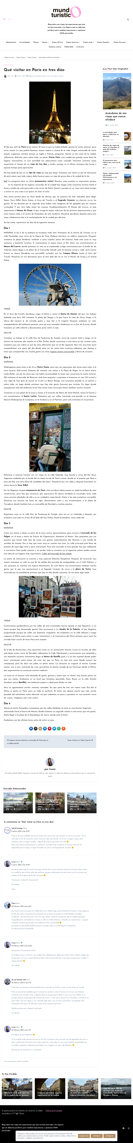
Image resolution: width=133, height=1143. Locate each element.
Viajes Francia (8, 64)
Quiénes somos (55, 47)
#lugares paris (32, 76)
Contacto (80, 47)
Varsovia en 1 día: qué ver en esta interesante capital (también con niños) (82, 1093)
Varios (45, 42)
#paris (40, 76)
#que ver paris (58, 76)
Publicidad (68, 47)
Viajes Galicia (107, 1084)
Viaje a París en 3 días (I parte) (79, 740)
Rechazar (96, 1136)
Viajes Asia (88, 42)
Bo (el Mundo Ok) (19, 980)
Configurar (109, 1136)
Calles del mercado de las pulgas (57, 554)
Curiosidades (24, 42)
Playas (36, 42)
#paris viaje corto (48, 76)
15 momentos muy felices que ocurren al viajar (111, 162)
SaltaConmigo (17, 828)
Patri (14, 903)
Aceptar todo (84, 1136)
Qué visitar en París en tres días (34, 70)
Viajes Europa (120, 42)
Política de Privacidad (54, 1111)
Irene (12, 76)
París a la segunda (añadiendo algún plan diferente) (80, 804)
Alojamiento (11, 42)
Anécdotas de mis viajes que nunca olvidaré (115, 116)
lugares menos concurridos (62, 352)
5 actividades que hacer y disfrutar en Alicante (111, 134)
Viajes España (103, 42)
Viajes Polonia (9, 1089)
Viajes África (57, 42)
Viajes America (72, 42)
